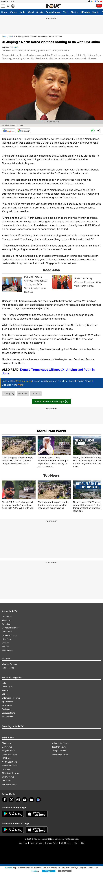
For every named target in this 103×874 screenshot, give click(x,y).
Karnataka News (9, 784)
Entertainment (53, 12)
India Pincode (8, 668)
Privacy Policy (51, 843)
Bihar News (7, 743)
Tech (65, 12)
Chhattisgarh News (10, 773)
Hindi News (7, 639)
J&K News (6, 780)
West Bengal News (60, 754)
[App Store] (36, 814)
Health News (7, 716)
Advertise (6, 624)
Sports (39, 12)
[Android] (92, 1)
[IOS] (89, 1)
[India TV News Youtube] (101, 1)
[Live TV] (99, 6)
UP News (6, 769)
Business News (8, 713)
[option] (26, 284)
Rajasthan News (59, 747)
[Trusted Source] (24, 130)
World (31, 12)
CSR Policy (66, 843)
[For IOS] (36, 829)
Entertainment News (11, 698)
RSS (82, 843)
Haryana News (8, 750)
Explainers (6, 709)
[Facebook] (4, 799)
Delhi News (7, 747)
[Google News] (9, 130)
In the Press (7, 631)
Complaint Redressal (11, 628)
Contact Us (7, 616)
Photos (74, 12)
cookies (35, 871)
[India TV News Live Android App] (13, 814)
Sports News (7, 701)
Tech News (7, 705)
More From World (51, 431)
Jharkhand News (9, 754)
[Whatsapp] (93, 130)
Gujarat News (8, 777)
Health (95, 12)
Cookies (8, 868)
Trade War (23, 393)
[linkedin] (31, 799)
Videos (13, 12)
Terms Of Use (36, 843)
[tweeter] (11, 799)
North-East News (9, 762)
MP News (6, 758)
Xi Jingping (8, 393)
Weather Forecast (9, 664)
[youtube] (24, 799)
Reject (64, 871)
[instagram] (18, 799)
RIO (75, 843)
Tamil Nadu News (9, 765)
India (22, 12)
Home (4, 12)
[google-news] (38, 799)
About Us (6, 620)
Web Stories (7, 650)
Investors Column (9, 635)
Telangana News (59, 750)
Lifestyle (85, 12)
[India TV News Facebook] (96, 1)
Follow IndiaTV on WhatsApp (49, 401)
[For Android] (13, 829)
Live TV (5, 643)
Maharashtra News (60, 743)
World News (7, 686)
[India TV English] (53, 6)
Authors (5, 646)
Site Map (23, 843)
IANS (16, 47)
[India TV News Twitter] (98, 1)
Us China (36, 393)
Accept (48, 871)
